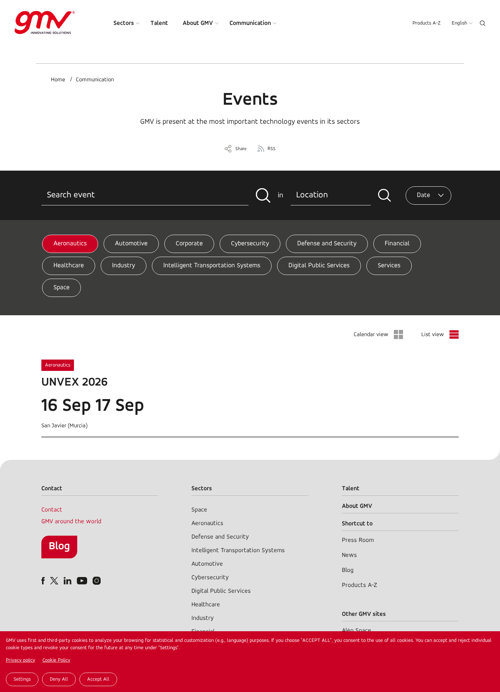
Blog (59, 546)
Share (241, 148)
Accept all (98, 679)
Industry (123, 266)
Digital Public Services (319, 266)
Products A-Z (427, 23)
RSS (272, 148)
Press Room (358, 540)
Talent (159, 23)
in (280, 195)
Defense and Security (327, 244)
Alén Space (356, 631)
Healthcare (68, 266)
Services (389, 266)
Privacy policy (20, 660)
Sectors (123, 23)
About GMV (198, 23)
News (349, 555)
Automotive (131, 244)
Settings (22, 679)
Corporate (189, 244)
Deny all (59, 679)
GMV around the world (71, 521)
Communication (250, 23)
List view (432, 335)
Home (58, 80)
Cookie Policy (56, 660)
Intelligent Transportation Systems (211, 266)
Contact (51, 510)
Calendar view (371, 335)
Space (61, 287)
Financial (397, 244)
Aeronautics (70, 244)
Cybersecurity (250, 244)
